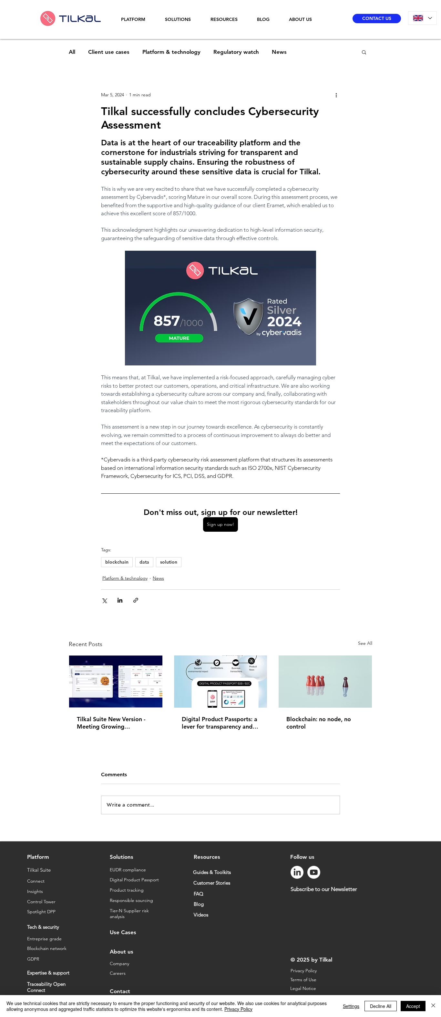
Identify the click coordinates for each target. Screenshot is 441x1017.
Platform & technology (171, 52)
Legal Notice (303, 988)
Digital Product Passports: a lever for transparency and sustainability (219, 722)
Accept (413, 1006)
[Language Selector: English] (422, 18)
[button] (138, 19)
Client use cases (108, 52)
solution (168, 562)
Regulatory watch (236, 52)
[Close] (433, 1006)
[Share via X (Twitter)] (104, 600)
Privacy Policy (304, 970)
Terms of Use (304, 980)
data (144, 562)
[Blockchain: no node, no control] (325, 681)
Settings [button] (351, 1006)
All (72, 52)
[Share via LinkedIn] (120, 600)
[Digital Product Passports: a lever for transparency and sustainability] (220, 681)
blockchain (116, 562)
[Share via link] (136, 600)
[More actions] (336, 95)
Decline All (380, 1006)
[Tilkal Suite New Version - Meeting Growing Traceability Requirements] (115, 681)
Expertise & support (48, 973)
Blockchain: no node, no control (318, 722)
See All (365, 643)
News (279, 52)
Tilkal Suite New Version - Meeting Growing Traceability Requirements (112, 722)
